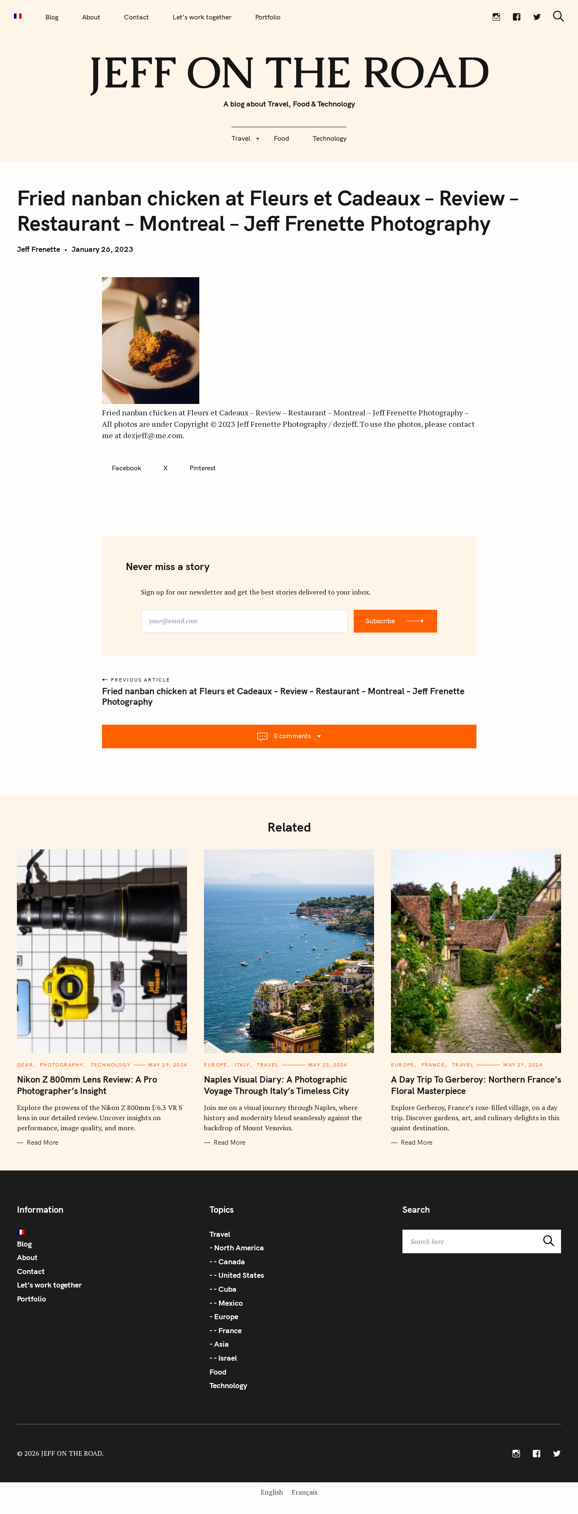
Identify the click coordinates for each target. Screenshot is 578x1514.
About (91, 17)
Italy (242, 1064)
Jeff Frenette (38, 249)
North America (239, 1247)
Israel (227, 1358)
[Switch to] (18, 16)
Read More (42, 1142)
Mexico (230, 1303)
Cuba (227, 1289)
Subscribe (380, 621)
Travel (240, 138)
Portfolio (268, 17)
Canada (231, 1261)
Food (281, 138)
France (433, 1064)
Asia (221, 1344)
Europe (215, 1064)
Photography (61, 1064)
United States (241, 1275)
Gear (25, 1064)
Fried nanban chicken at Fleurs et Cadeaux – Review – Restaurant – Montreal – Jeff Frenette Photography (283, 696)
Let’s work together (202, 17)
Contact (136, 17)
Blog (51, 17)
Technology (330, 138)
